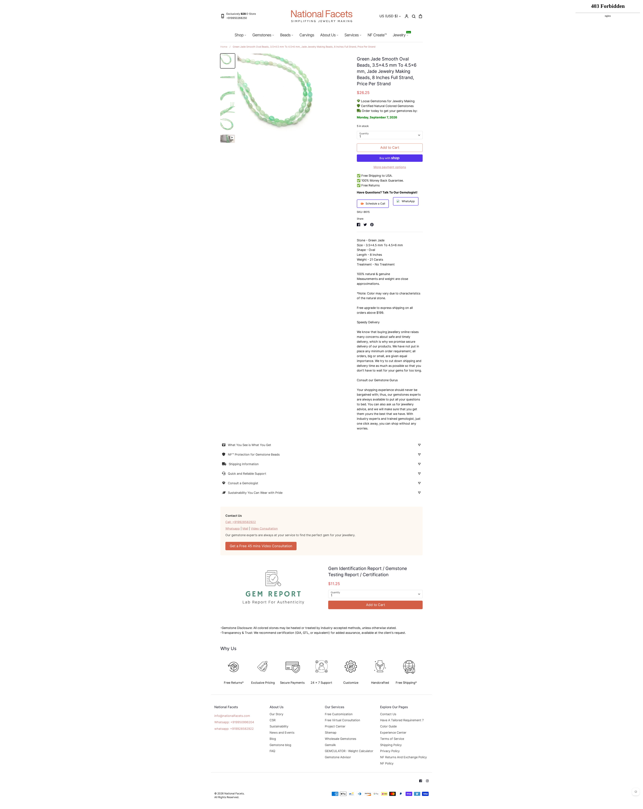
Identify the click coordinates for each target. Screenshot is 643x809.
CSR (273, 720)
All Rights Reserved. (226, 797)
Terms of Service (392, 738)
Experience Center (393, 732)
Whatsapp (232, 528)
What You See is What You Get (249, 445)
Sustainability (279, 726)
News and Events (282, 732)
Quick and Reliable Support (247, 473)
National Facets (234, 793)
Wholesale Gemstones (340, 738)
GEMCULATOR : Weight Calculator (349, 751)
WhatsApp (408, 201)
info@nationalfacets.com (232, 716)
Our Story (276, 714)
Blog (273, 738)
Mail (245, 528)
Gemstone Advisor (338, 757)
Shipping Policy (391, 745)
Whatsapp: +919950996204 (234, 722)
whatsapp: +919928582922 (234, 728)
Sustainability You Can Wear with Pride (255, 492)
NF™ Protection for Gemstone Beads (254, 454)
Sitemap (330, 732)
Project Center (335, 726)
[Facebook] (420, 781)
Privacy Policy (390, 751)
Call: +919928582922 (240, 522)
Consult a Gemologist (243, 483)
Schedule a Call (375, 203)
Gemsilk (330, 745)
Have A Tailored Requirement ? (402, 720)
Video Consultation (264, 528)
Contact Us (388, 714)
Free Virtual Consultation (342, 720)
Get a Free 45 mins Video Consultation (261, 546)
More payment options (390, 167)
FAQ (272, 751)
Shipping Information (244, 464)
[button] (218, 669)
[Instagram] (427, 781)
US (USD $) (388, 16)
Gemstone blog (280, 745)
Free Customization (339, 714)
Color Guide (388, 726)
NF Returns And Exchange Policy (403, 757)
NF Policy (387, 763)
